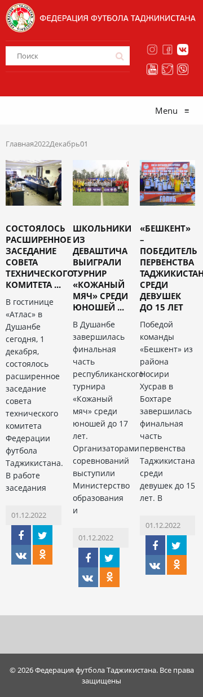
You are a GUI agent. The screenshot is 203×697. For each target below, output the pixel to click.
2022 (42, 144)
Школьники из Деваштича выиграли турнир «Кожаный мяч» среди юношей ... (102, 268)
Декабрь (65, 144)
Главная (20, 144)
